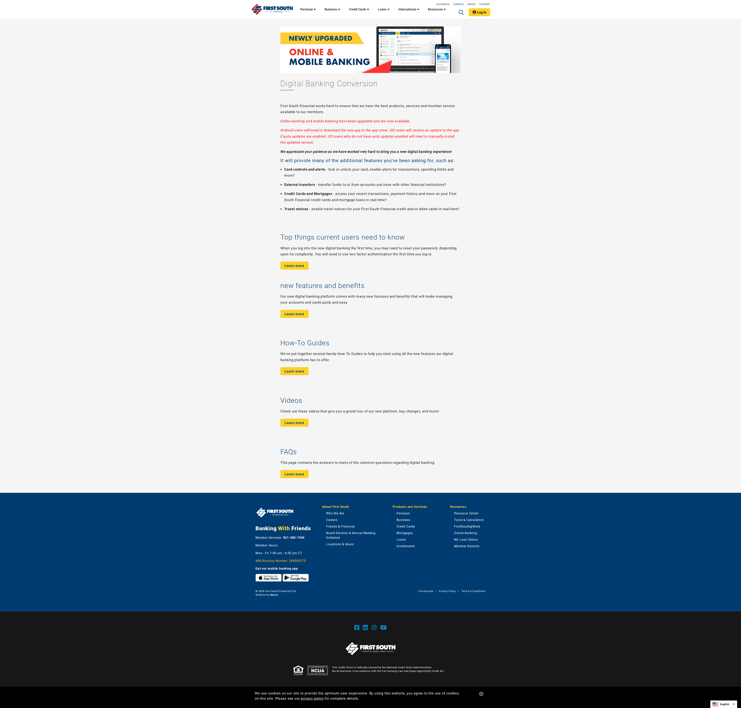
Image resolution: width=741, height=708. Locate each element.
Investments (406, 546)
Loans (382, 9)
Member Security (466, 546)
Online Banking (465, 533)
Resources (435, 9)
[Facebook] (357, 627)
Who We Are (335, 513)
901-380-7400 (294, 537)
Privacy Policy (447, 591)
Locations (442, 4)
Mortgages (405, 533)
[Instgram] (374, 627)
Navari (274, 594)
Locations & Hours (340, 544)
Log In (481, 12)
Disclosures (426, 591)
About (471, 4)
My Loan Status (466, 539)
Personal (306, 9)
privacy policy (312, 698)
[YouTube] (383, 627)
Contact (484, 4)
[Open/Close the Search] (461, 12)
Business (331, 9)
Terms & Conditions (473, 591)
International (407, 9)
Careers (458, 4)
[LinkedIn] (366, 627)
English (724, 704)
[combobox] (723, 704)
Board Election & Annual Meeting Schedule (351, 535)
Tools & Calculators (468, 520)
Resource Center (466, 513)
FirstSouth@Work (467, 526)
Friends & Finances (340, 526)
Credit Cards (357, 9)
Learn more (294, 265)
